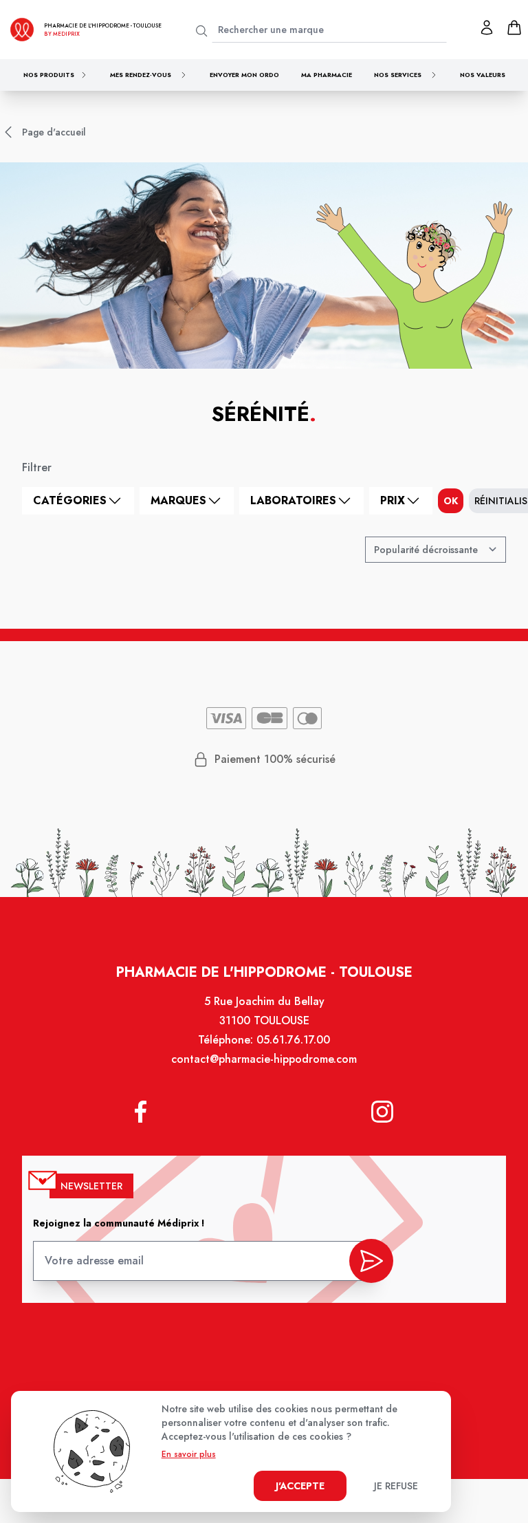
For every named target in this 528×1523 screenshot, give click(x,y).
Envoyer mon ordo (244, 74)
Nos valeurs (482, 74)
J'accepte (300, 1486)
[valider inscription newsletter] (371, 1261)
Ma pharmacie (326, 74)
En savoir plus (189, 1454)
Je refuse (396, 1486)
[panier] (514, 27)
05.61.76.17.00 (293, 1040)
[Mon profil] (486, 27)
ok (450, 501)
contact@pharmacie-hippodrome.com (264, 1059)
